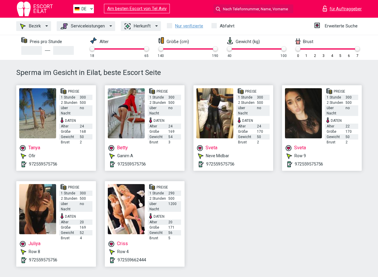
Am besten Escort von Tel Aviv (137, 8)
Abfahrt (227, 26)
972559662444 (132, 260)
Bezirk (34, 26)
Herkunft (142, 26)
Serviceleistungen (87, 26)
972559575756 (43, 164)
